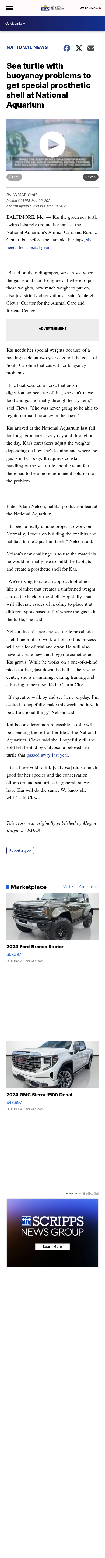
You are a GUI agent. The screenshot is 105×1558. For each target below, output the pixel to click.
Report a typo (20, 850)
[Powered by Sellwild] (91, 1194)
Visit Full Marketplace (81, 887)
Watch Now (89, 8)
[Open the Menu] (9, 8)
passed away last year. (48, 754)
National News (27, 47)
